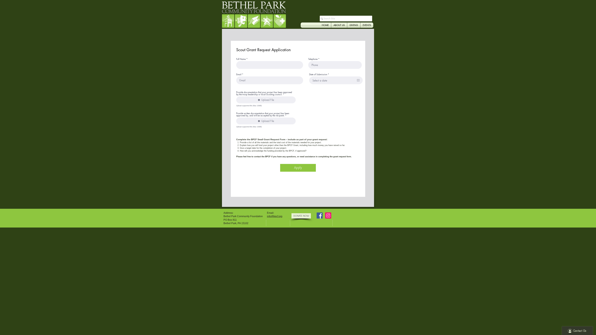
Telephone (313, 59)
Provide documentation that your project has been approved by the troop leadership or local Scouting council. (264, 93)
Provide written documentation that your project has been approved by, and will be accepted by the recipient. (262, 114)
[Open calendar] (358, 80)
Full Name (241, 59)
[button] (266, 99)
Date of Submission (319, 74)
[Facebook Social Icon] (320, 215)
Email (238, 74)
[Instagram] (328, 215)
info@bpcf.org (274, 216)
